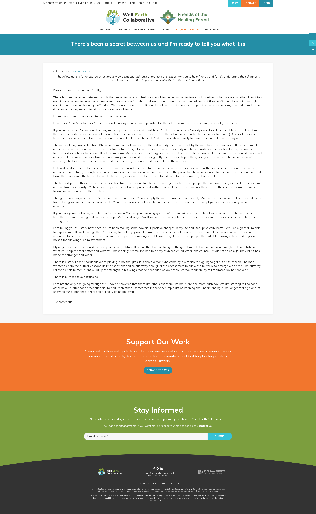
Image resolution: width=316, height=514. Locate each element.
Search (155, 483)
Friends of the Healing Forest (137, 29)
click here (150, 3)
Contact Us (54, 3)
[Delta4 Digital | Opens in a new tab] (212, 474)
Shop (166, 29)
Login (266, 3)
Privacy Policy (143, 483)
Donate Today (157, 370)
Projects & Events (187, 29)
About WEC (104, 29)
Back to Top (176, 483)
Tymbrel (164, 475)
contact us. (205, 425)
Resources (212, 29)
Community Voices (81, 71)
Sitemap (164, 483)
